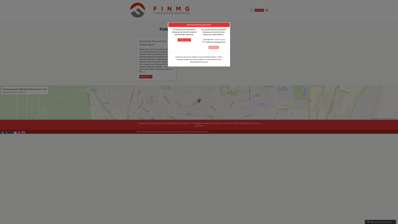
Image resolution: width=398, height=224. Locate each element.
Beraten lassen (184, 40)
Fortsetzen (213, 47)
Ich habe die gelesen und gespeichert (213, 41)
